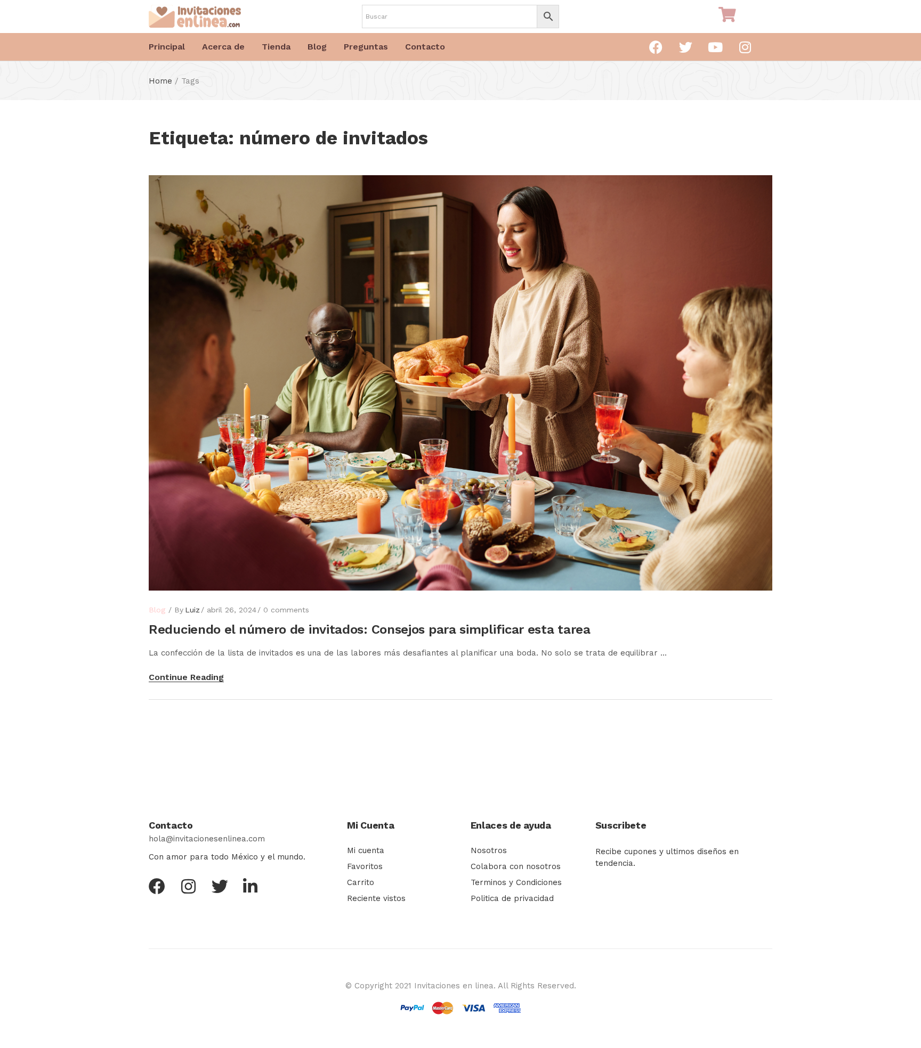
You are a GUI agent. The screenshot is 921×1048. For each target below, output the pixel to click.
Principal (167, 47)
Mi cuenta (365, 850)
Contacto (425, 47)
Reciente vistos (376, 898)
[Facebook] (655, 47)
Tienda (276, 47)
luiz (192, 609)
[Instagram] (745, 47)
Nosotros (489, 850)
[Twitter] (685, 47)
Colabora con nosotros (516, 866)
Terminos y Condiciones (516, 882)
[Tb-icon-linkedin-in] (251, 886)
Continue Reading (186, 677)
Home (160, 81)
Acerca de (223, 47)
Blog (317, 47)
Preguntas (366, 47)
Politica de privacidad (512, 898)
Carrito (360, 882)
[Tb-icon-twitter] (220, 886)
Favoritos (365, 866)
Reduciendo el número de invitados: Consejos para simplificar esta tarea (370, 629)
